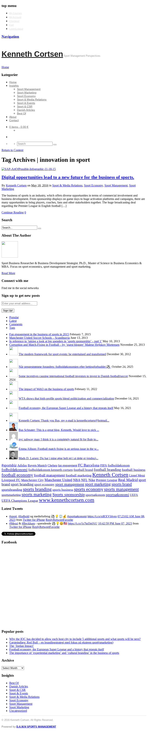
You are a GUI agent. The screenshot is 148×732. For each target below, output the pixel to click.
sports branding (37, 489)
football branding (107, 469)
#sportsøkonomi (77, 516)
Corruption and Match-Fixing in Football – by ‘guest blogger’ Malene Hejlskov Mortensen (64, 344)
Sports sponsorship (68, 494)
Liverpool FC (11, 480)
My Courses (15, 13)
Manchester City (32, 480)
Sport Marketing (26, 92)
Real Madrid (128, 480)
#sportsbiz (9, 465)
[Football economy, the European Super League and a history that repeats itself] (13, 408)
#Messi (13, 523)
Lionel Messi (137, 475)
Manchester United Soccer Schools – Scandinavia (39, 337)
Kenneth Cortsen (32, 54)
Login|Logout (16, 29)
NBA (76, 480)
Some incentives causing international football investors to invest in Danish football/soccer (73, 376)
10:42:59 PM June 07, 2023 (115, 523)
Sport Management (28, 89)
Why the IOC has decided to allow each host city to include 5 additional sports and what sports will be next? (75, 639)
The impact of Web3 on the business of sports (46, 389)
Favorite (68, 519)
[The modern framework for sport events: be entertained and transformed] (13, 354)
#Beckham (28, 523)
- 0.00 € (18, 126)
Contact (14, 120)
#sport (13, 516)
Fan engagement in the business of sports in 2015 (39, 334)
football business (133, 470)
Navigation (10, 37)
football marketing (79, 475)
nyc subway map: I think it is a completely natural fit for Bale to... (58, 439)
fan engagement (67, 465)
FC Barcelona (88, 465)
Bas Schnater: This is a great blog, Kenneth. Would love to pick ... (59, 430)
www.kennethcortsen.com (66, 500)
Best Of (21, 113)
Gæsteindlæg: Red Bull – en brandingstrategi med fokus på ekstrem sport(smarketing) (61, 642)
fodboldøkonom (119, 465)
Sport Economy (26, 96)
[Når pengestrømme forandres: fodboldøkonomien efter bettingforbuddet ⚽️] (13, 366)
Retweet (58, 519)
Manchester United (58, 480)
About (12, 116)
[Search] (54, 144)
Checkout (14, 21)
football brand (83, 470)
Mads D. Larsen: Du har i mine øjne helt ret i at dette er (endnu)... (58, 458)
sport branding (22, 484)
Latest (13, 320)
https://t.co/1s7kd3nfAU (82, 523)
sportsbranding (12, 490)
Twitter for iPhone (34, 519)
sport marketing (98, 484)
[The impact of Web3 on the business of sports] (13, 389)
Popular (14, 317)
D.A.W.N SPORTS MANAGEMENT (36, 726)
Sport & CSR (24, 106)
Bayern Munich (37, 465)
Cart (11, 25)
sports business (62, 490)
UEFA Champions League (20, 501)
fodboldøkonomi (15, 469)
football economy (17, 475)
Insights (14, 85)
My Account (15, 17)
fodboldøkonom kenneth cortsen (50, 470)
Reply (49, 519)
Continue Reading (13, 212)
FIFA (103, 465)
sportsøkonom (95, 495)
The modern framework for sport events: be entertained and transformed (62, 354)
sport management (69, 484)
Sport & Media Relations (31, 99)
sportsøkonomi (117, 494)
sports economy (88, 489)
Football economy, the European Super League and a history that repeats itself (66, 408)
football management (49, 475)
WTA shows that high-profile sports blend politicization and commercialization (66, 398)
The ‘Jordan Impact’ (21, 646)
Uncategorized (18, 710)
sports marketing (37, 494)
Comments (15, 324)
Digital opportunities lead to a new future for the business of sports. (68, 177)
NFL (84, 480)
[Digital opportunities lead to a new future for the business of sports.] (29, 169)
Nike (91, 480)
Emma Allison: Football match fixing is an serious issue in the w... (59, 448)
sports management (121, 489)
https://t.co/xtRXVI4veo (102, 516)
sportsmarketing (11, 495)
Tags (12, 327)
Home (13, 82)
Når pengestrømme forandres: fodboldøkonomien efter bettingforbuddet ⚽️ (65, 366)
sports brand (122, 484)
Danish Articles (26, 109)
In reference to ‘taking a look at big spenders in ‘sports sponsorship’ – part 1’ (55, 341)
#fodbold (23, 516)
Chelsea (52, 465)
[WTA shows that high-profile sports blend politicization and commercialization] (13, 398)
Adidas (22, 465)
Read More (8, 273)
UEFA (134, 495)
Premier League (106, 480)
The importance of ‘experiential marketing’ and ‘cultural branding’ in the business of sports (64, 652)
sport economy (44, 484)
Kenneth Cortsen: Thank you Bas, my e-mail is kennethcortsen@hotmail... (64, 420)
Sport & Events (26, 103)
